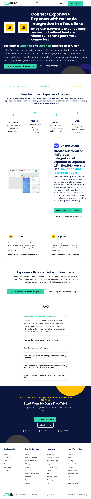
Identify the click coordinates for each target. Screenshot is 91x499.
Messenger (50, 480)
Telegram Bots (52, 467)
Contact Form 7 (73, 483)
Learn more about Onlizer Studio (68, 216)
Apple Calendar (73, 470)
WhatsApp (50, 454)
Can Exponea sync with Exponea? (37, 348)
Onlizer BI (7, 457)
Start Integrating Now (45, 419)
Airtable (28, 467)
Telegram (50, 464)
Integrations (8, 467)
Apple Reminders (73, 473)
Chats (6, 461)
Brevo (70, 457)
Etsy (69, 477)
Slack (48, 473)
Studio (6, 464)
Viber (48, 483)
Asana (27, 483)
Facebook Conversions (76, 464)
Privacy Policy (82, 495)
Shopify (70, 461)
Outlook (28, 477)
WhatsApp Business (53, 457)
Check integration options (50, 66)
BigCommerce (30, 480)
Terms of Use (71, 495)
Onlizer (6, 470)
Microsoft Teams (52, 477)
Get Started (75, 3)
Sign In (61, 3)
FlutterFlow (71, 467)
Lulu (69, 480)
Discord (49, 470)
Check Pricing (45, 425)
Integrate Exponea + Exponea (68, 210)
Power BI (28, 470)
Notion (27, 454)
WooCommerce (30, 461)
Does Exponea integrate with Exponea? (40, 316)
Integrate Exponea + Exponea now (20, 66)
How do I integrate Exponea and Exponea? (41, 340)
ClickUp (27, 464)
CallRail (70, 454)
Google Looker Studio (32, 473)
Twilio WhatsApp (52, 461)
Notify (6, 454)
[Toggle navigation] (37, 3)
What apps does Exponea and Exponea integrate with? (44, 376)
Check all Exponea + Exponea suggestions (64, 292)
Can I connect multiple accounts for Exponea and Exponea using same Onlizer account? (44, 366)
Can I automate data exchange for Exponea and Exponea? (44, 357)
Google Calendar (31, 457)
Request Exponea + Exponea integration (25, 292)
